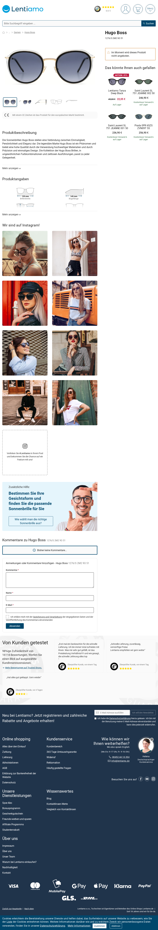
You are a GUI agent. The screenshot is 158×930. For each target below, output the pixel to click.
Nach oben (29, 908)
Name (9, 592)
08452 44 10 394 (120, 756)
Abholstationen (10, 762)
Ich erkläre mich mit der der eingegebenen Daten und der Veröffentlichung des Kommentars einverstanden (49, 618)
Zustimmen (99, 925)
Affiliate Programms (13, 824)
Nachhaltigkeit (10, 867)
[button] (10, 102)
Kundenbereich (54, 746)
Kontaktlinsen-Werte (57, 804)
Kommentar (12, 570)
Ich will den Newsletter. (143, 712)
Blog (49, 798)
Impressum (8, 845)
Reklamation (53, 762)
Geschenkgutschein (12, 813)
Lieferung (7, 757)
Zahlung (6, 751)
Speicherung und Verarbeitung (47, 616)
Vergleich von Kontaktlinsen (61, 809)
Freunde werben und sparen (16, 819)
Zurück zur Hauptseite (12, 908)
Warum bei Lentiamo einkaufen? (19, 862)
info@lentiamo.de (120, 760)
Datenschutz (9, 782)
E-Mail (10, 604)
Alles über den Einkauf (14, 746)
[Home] (3, 32)
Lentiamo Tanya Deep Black (117, 92)
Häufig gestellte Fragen (59, 768)
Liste (9, 921)
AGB (4, 768)
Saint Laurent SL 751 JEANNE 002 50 (144, 92)
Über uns (7, 851)
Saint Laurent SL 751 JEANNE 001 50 (117, 127)
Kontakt (6, 872)
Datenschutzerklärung (52, 925)
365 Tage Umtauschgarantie (62, 751)
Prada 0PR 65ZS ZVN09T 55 (144, 127)
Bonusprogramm (11, 808)
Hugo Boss (30, 32)
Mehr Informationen (79, 925)
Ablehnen (115, 925)
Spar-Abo (7, 802)
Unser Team (8, 856)
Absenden (14, 626)
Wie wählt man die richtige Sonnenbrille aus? (31, 521)
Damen (17, 32)
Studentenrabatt (10, 829)
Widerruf (51, 757)
